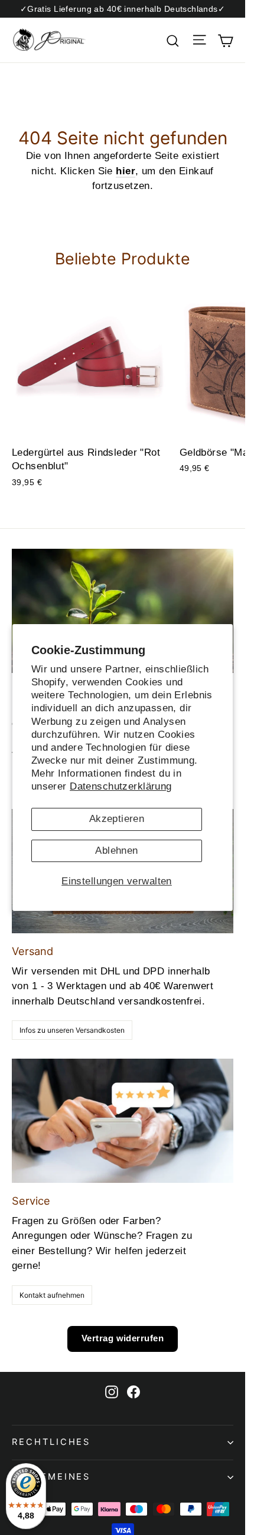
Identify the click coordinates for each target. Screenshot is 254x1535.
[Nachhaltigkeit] (122, 611)
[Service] (122, 1121)
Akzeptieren (117, 818)
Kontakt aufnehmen (51, 1295)
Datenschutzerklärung (121, 786)
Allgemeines (51, 1476)
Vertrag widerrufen (123, 1338)
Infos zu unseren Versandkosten (72, 1030)
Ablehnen (116, 850)
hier (125, 171)
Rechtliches (51, 1442)
